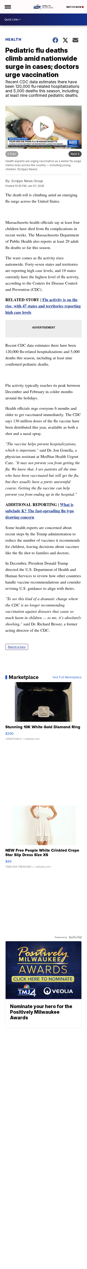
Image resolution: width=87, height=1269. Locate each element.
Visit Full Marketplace (67, 677)
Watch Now (74, 7)
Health (13, 39)
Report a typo (17, 647)
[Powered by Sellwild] (75, 937)
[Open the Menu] (7, 6)
